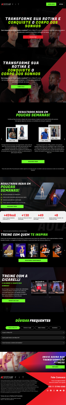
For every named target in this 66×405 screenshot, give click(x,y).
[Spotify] (63, 390)
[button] (1, 139)
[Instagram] (47, 390)
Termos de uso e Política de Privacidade (11, 396)
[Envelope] (57, 390)
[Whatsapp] (54, 390)
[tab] (13, 327)
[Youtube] (60, 390)
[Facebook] (50, 390)
